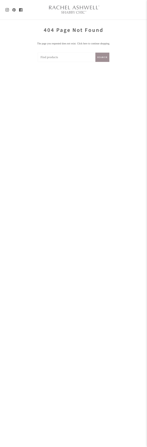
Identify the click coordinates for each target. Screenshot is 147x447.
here (85, 43)
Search (102, 57)
